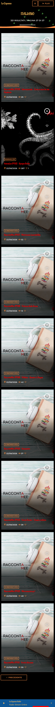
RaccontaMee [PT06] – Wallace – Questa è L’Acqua (23, 377)
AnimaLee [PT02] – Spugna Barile (17, 163)
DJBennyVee (11, 85)
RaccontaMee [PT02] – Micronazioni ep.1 (19, 591)
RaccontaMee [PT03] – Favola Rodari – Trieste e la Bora (25, 520)
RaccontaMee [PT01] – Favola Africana (18, 662)
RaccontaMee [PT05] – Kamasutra (17, 448)
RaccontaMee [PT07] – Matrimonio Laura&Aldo (22, 235)
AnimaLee (10, 159)
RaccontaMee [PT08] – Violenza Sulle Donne (21, 306)
